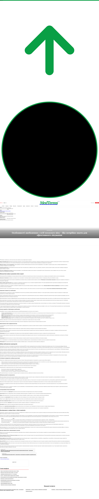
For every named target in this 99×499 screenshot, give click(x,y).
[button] (5, 203)
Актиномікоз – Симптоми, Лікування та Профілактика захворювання (61, 489)
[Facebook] (9, 464)
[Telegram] (14, 464)
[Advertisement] (35, 253)
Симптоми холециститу (29, 491)
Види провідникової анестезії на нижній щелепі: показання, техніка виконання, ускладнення (14, 477)
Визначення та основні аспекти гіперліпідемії (7, 478)
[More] (20, 464)
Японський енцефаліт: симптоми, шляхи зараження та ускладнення (10, 480)
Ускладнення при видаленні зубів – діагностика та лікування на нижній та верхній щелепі (19, 454)
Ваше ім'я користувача (10, 208)
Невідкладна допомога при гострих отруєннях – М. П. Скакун (9, 472)
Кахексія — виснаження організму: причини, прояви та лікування (10, 475)
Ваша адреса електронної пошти (11, 213)
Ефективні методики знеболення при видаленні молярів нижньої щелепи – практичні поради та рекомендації (17, 451)
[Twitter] (11, 464)
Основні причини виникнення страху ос (6, 481)
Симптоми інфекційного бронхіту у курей (6, 483)
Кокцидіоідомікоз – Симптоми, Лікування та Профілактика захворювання (36, 489)
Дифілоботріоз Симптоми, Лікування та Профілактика (8, 484)
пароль (8, 209)
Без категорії (49, 230)
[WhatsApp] (17, 464)
